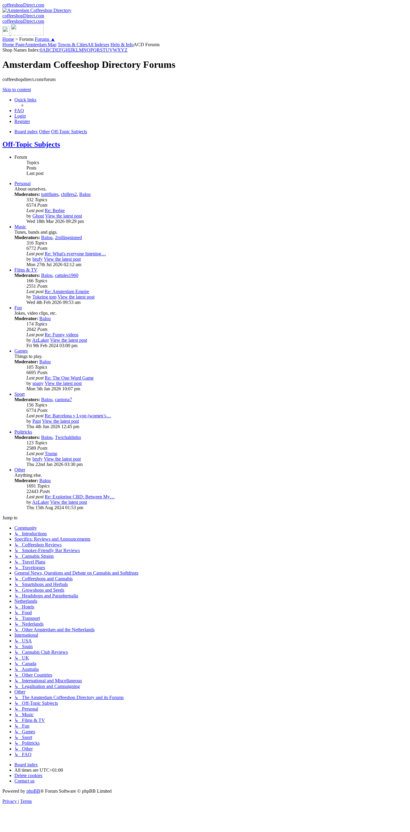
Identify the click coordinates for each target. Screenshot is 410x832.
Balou (85, 194)
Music (20, 226)
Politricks (23, 431)
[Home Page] (23, 33)
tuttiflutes (50, 194)
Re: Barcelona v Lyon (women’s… (78, 415)
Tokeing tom (44, 296)
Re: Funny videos (61, 334)
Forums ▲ (45, 39)
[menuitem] (19, 110)
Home (8, 39)
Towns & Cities (72, 44)
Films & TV (26, 269)
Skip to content (16, 89)
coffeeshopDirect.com (23, 5)
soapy (38, 383)
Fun (18, 307)
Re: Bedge (55, 210)
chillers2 (69, 194)
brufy (37, 259)
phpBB (33, 791)
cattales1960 (66, 275)
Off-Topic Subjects (31, 144)
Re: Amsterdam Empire (67, 291)
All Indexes (98, 44)
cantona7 (63, 399)
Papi (36, 421)
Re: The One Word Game (69, 377)
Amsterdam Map (40, 44)
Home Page (13, 44)
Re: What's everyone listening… (75, 253)
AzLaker (40, 340)
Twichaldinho (68, 437)
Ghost (38, 215)
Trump (51, 453)
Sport (19, 394)
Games (21, 350)
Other (19, 469)
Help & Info (122, 44)
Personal (22, 183)
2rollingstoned (68, 237)
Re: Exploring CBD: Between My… (80, 496)
